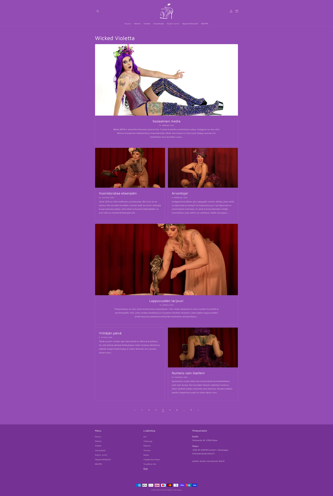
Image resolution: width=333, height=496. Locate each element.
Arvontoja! (180, 193)
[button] (98, 11)
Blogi (145, 469)
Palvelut (98, 441)
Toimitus (147, 451)
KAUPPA (98, 464)
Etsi (144, 437)
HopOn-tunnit (101, 455)
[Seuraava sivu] (198, 410)
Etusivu (98, 437)
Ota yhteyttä (100, 451)
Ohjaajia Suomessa (151, 460)
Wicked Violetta (162, 490)
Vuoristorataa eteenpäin (118, 193)
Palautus (147, 446)
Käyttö (146, 455)
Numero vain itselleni (188, 373)
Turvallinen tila (149, 464)
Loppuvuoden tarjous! (166, 301)
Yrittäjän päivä (110, 333)
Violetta (98, 446)
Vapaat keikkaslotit (103, 460)
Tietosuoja (147, 441)
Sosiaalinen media (167, 121)
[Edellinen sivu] (135, 410)
